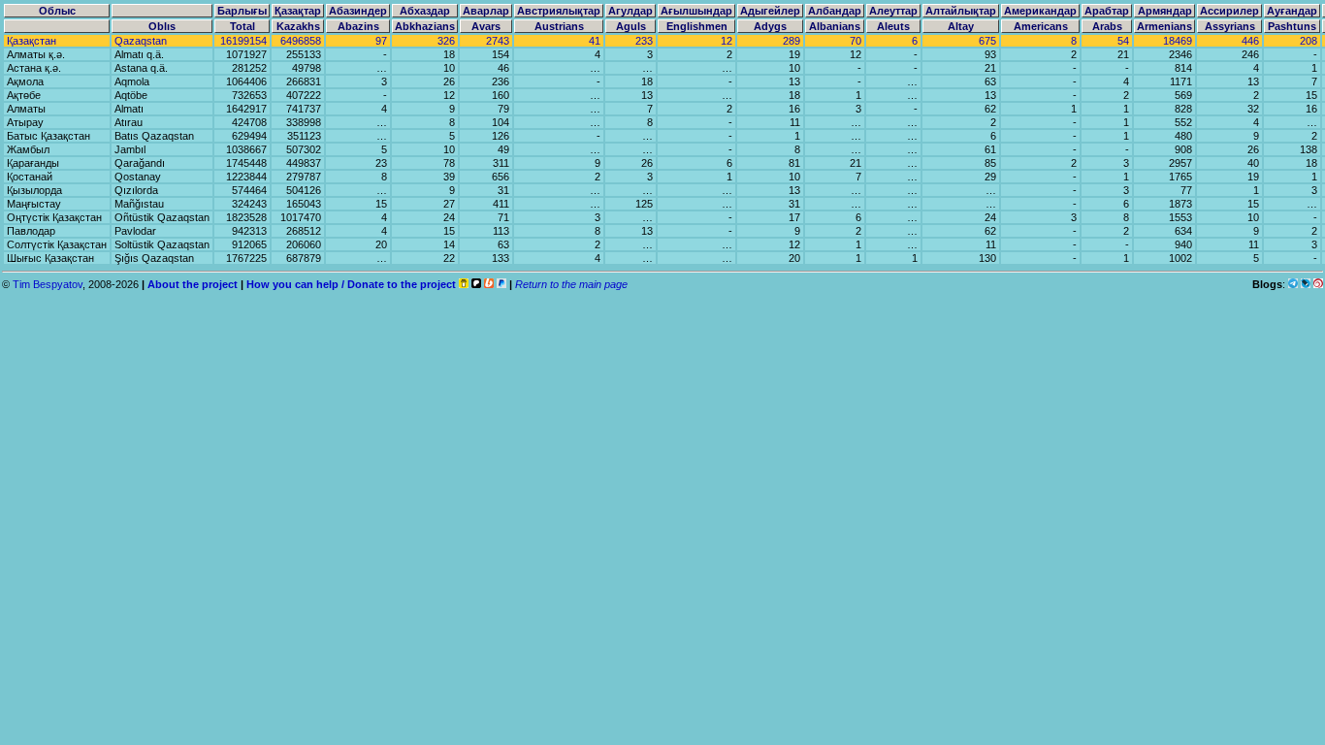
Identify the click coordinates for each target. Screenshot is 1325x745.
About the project (192, 284)
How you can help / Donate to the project (351, 284)
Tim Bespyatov (47, 284)
